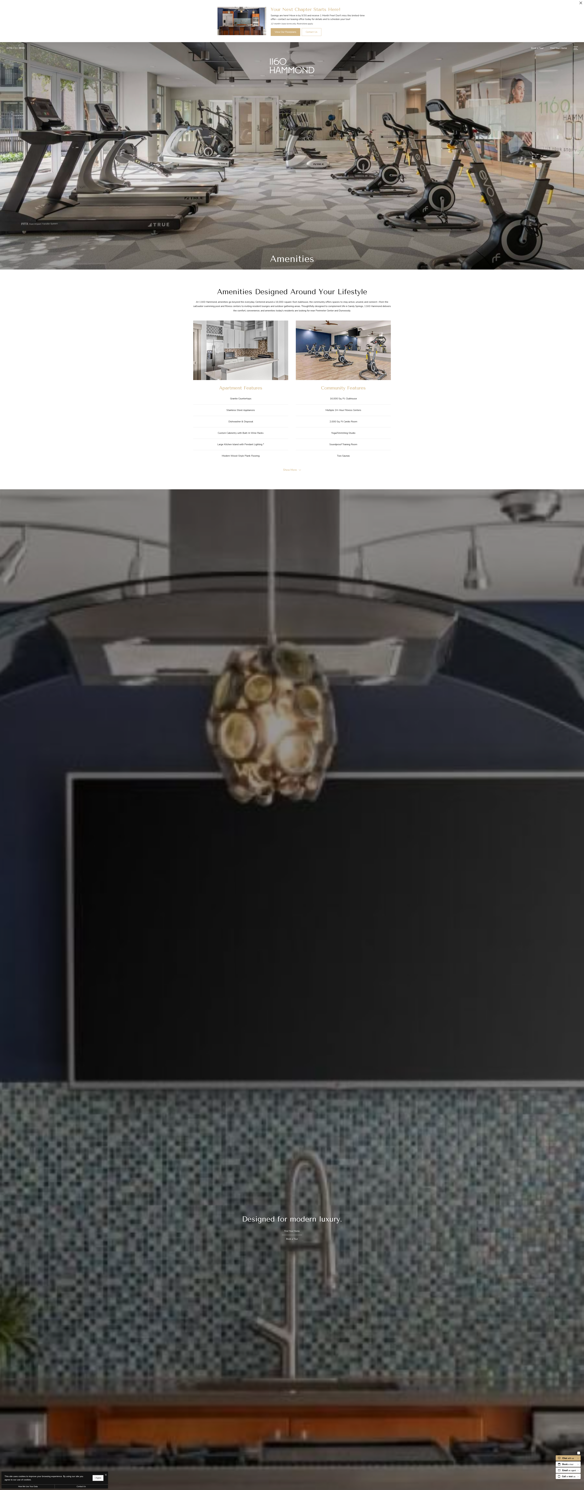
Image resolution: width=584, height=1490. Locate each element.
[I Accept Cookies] (106, 1475)
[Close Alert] (581, 3)
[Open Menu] (575, 48)
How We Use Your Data (28, 1486)
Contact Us (81, 1486)
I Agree (98, 1478)
